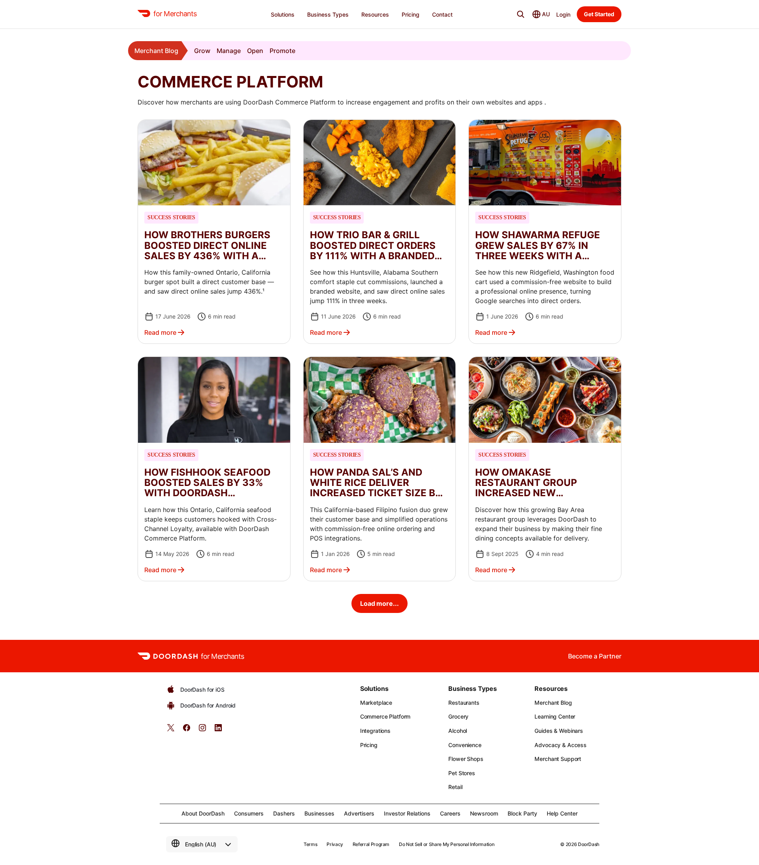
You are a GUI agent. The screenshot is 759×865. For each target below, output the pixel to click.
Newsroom (484, 813)
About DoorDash (203, 813)
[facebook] (186, 730)
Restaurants (463, 702)
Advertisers (359, 813)
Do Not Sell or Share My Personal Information (446, 844)
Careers (450, 813)
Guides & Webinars (558, 730)
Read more (160, 332)
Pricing (369, 745)
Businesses (319, 813)
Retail (455, 786)
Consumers (249, 813)
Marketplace (376, 702)
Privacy (335, 844)
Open (255, 50)
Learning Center (554, 716)
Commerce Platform (385, 716)
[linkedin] (218, 730)
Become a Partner (594, 656)
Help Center (562, 813)
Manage (229, 50)
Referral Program (371, 844)
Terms (310, 844)
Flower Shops (465, 758)
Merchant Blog (156, 51)
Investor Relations (407, 813)
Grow (202, 50)
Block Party (522, 813)
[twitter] (171, 730)
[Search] (520, 14)
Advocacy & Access (560, 745)
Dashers (284, 813)
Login (563, 14)
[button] (214, 232)
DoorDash (588, 844)
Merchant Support (557, 758)
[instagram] (202, 730)
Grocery (458, 716)
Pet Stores (461, 773)
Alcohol (457, 730)
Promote (282, 50)
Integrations (375, 730)
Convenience (464, 745)
